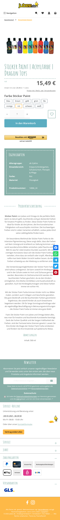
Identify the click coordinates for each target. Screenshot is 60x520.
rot (18, 106)
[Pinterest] (55, 272)
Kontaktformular (25, 424)
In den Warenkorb (26, 123)
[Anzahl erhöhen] (27, 114)
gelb (27, 101)
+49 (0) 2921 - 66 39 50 (12, 416)
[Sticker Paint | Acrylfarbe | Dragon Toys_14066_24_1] (30, 45)
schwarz (28, 106)
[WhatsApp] (55, 253)
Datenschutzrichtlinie (19, 389)
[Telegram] (55, 260)
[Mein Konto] (49, 13)
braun (17, 101)
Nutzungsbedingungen (39, 389)
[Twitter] (55, 266)
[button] (25, 138)
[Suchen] (36, 13)
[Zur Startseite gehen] (30, 5)
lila (44, 101)
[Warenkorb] (55, 13)
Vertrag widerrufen (13, 432)
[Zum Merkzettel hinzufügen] (52, 114)
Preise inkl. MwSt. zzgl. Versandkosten (41, 90)
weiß (39, 106)
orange (9, 106)
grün (36, 101)
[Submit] (51, 381)
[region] (30, 44)
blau (8, 101)
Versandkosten (43, 509)
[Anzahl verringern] (7, 114)
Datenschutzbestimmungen (26, 396)
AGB (18, 399)
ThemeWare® (41, 516)
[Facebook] (55, 247)
